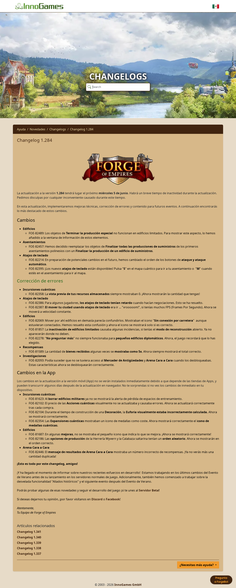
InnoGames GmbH (127, 585)
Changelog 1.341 (29, 532)
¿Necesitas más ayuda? (197, 565)
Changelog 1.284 (81, 129)
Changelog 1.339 (29, 543)
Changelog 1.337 (29, 554)
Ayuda (21, 129)
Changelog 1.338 (29, 548)
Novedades (37, 129)
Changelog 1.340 (29, 537)
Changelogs (57, 129)
